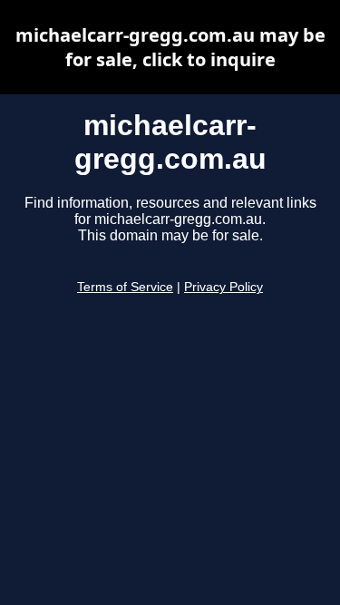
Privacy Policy (223, 287)
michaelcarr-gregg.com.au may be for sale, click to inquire (170, 47)
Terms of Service (125, 287)
